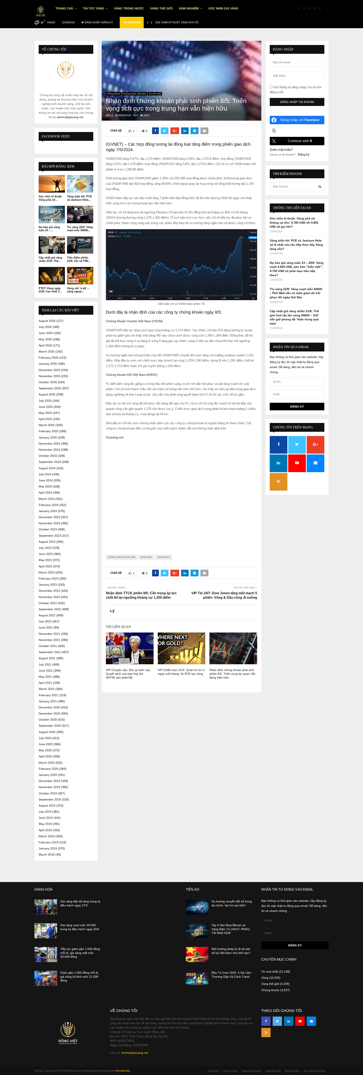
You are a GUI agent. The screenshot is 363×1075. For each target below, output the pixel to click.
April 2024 (45, 492)
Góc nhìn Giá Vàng (223, 8)
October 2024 (48, 455)
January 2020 (48, 775)
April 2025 (45, 419)
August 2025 (47, 394)
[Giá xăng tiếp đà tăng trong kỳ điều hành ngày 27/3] (45, 907)
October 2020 (48, 719)
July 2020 (45, 738)
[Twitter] (299, 8)
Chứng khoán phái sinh (121, 557)
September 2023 (50, 535)
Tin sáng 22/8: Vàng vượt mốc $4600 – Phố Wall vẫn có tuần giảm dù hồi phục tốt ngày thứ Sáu (296, 293)
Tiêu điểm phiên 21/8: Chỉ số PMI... (79, 259)
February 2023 (48, 578)
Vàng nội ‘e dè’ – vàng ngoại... (78, 290)
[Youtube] (310, 8)
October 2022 (48, 603)
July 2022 (45, 621)
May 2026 (45, 339)
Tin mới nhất (155, 93)
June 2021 (46, 670)
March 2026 (47, 351)
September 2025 (50, 388)
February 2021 (48, 695)
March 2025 (47, 425)
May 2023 (45, 560)
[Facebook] (295, 8)
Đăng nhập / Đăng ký (98, 22)
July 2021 (45, 664)
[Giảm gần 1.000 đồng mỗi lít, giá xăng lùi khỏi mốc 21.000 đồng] (45, 978)
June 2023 (46, 554)
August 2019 (47, 805)
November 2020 (49, 713)
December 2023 (49, 517)
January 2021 (48, 701)
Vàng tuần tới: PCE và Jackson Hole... (79, 198)
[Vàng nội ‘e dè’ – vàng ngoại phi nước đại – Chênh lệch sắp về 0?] (80, 275)
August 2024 (47, 468)
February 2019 (48, 842)
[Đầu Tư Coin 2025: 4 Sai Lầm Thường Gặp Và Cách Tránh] (197, 978)
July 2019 (45, 811)
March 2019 (47, 836)
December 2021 (49, 633)
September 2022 (50, 609)
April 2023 (45, 566)
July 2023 (45, 547)
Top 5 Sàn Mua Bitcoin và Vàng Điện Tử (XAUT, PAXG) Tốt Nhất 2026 (231, 928)
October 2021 (48, 646)
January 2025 (48, 437)
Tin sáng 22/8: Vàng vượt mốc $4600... (80, 229)
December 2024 (49, 443)
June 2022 (46, 627)
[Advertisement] (181, 493)
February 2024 (48, 505)
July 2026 (45, 327)
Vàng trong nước (129, 8)
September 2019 (50, 799)
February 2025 (48, 431)
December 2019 (49, 781)
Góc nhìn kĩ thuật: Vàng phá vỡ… (178, 22)
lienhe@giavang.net (135, 1052)
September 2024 (50, 462)
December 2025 (49, 370)
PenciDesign (123, 1070)
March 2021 (47, 689)
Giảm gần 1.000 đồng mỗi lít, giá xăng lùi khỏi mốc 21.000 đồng (79, 976)
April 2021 (45, 682)
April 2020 (45, 756)
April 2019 (45, 830)
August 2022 (47, 615)
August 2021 (47, 658)
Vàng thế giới (161, 8)
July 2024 (45, 474)
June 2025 (46, 406)
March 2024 (47, 499)
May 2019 (45, 823)
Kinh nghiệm (189, 8)
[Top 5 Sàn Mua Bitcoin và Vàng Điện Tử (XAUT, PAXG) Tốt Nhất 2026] (197, 930)
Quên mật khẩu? (281, 149)
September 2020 (50, 725)
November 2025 (49, 376)
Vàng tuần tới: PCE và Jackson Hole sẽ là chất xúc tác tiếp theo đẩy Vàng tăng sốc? (296, 244)
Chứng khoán (113, 93)
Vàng (264, 977)
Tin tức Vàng (93, 8)
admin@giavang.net (70, 117)
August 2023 (47, 541)
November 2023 (49, 523)
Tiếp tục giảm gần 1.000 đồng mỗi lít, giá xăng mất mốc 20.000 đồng (80, 952)
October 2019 (48, 793)
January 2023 (48, 584)
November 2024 (49, 449)
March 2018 (47, 854)
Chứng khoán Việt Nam (134, 93)
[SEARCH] (319, 186)
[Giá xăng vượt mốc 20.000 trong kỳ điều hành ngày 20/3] (45, 930)
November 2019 (49, 787)
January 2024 (48, 511)
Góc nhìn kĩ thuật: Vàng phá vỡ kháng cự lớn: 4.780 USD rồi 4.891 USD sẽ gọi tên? (294, 222)
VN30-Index (163, 557)
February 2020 (48, 768)
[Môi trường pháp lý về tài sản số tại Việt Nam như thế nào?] (197, 954)
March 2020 (47, 762)
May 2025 (45, 413)
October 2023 (48, 529)
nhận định (146, 557)
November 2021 (49, 640)
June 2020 (46, 744)
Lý (111, 115)
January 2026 (48, 363)
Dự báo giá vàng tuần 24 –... (49, 229)
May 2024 (45, 486)
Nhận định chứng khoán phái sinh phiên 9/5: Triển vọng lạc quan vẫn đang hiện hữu (232, 673)
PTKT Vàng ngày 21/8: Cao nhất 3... (50, 290)
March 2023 (47, 572)
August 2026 (47, 320)
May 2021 (45, 676)
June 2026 (46, 333)
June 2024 (46, 480)
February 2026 (48, 357)
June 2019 (46, 817)
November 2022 (49, 597)
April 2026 (45, 345)
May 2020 (45, 750)
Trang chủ (64, 8)
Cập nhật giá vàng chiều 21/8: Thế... (50, 259)
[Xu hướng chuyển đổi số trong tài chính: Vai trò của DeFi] (197, 907)
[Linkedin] (305, 8)
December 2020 (49, 707)
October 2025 (48, 382)
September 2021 (50, 652)
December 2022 (49, 590)
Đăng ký (303, 154)
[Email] (315, 8)
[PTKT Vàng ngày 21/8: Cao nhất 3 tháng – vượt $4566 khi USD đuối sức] (52, 275)
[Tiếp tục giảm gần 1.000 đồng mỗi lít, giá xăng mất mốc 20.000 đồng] (45, 954)
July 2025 (45, 400)
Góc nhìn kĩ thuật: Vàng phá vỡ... (50, 198)
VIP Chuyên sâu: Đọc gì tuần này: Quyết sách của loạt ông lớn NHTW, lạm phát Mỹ (128, 673)
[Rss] (320, 8)
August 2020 (47, 732)
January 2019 (48, 848)
